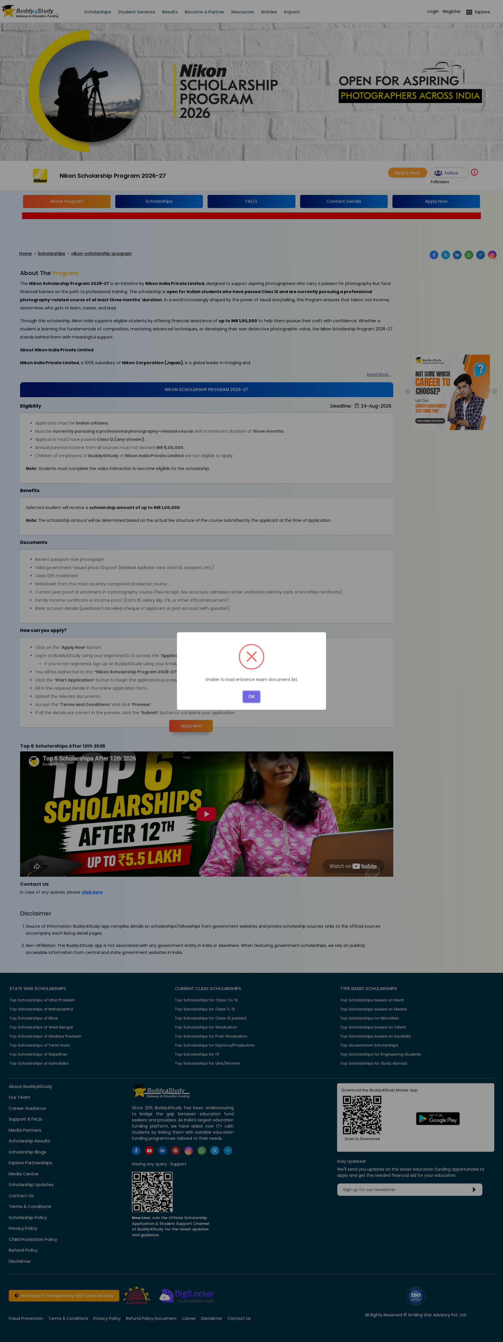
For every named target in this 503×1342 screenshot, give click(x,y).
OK (251, 696)
